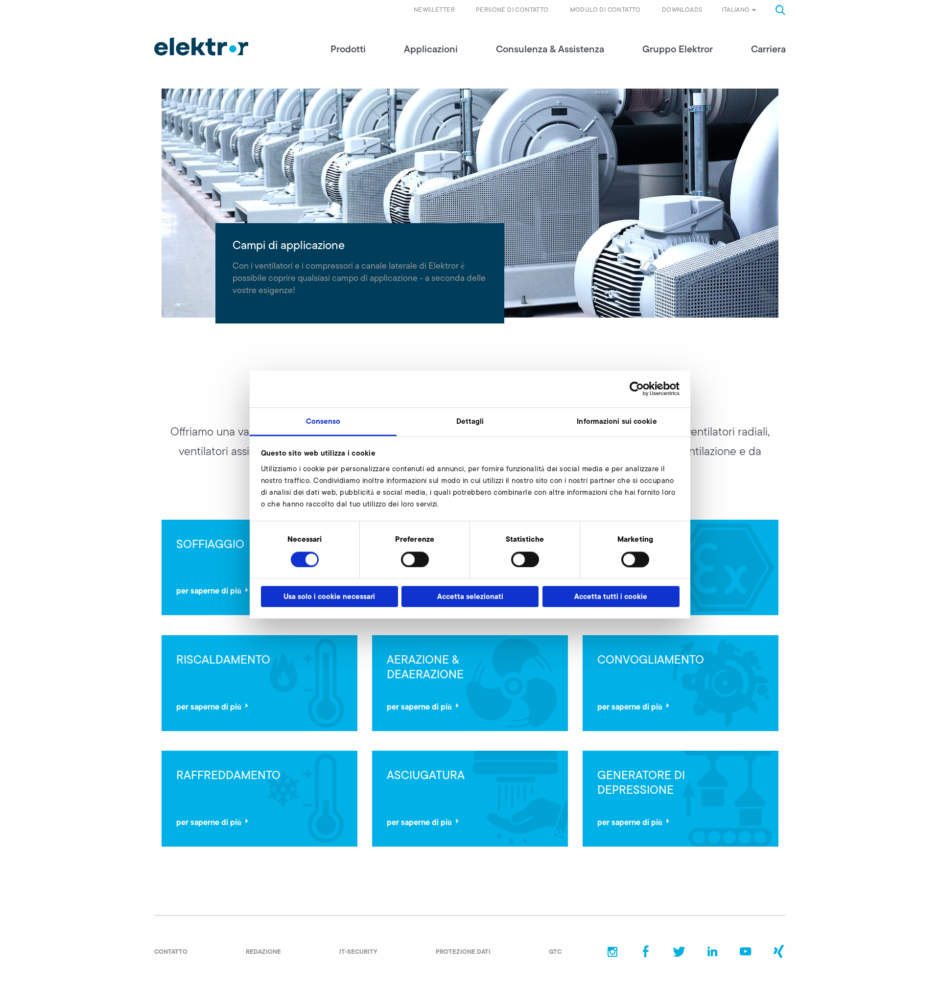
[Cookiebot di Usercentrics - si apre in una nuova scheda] (637, 388)
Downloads (682, 9)
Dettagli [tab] (470, 421)
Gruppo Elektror (677, 49)
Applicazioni (431, 49)
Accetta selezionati (470, 596)
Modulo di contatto (605, 9)
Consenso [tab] (323, 421)
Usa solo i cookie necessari (329, 596)
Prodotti (348, 49)
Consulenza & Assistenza (550, 49)
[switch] (415, 559)
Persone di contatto (512, 9)
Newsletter (434, 9)
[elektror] (201, 46)
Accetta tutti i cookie (610, 596)
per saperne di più (208, 591)
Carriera (768, 49)
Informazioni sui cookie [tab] (617, 421)
